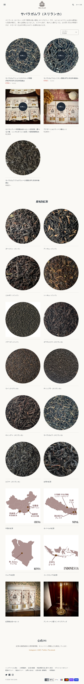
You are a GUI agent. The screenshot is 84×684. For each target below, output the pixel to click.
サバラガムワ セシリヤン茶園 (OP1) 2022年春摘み (61, 78)
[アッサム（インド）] (61, 226)
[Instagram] (13, 675)
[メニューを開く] (4, 4)
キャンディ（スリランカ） (14, 435)
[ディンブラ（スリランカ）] (61, 366)
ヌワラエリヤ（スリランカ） (54, 342)
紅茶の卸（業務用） (41, 670)
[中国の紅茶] (22, 505)
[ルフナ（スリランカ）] (22, 459)
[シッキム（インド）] (61, 272)
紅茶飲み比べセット (12, 621)
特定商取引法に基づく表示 (45, 668)
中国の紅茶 (9, 528)
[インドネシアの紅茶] (61, 552)
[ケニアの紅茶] (22, 552)
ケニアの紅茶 (10, 575)
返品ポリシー (19, 670)
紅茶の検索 (31, 668)
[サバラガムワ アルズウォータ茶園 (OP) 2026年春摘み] (22, 157)
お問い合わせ (29, 670)
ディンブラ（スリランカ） (53, 388)
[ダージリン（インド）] (22, 226)
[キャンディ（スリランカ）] (22, 412)
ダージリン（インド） (13, 249)
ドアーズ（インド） (12, 342)
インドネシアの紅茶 (50, 575)
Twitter (44, 650)
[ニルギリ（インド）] (22, 272)
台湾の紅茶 (47, 482)
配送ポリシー (9, 670)
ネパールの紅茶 (49, 528)
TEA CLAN (13, 679)
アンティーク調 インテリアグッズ (55, 621)
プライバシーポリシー (61, 668)
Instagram (32, 650)
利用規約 (52, 670)
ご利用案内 (22, 668)
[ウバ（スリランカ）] (22, 366)
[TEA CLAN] (42, 4)
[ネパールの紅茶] (61, 505)
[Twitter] (6, 675)
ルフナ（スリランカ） (13, 482)
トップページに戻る (11, 668)
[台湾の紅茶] (61, 459)
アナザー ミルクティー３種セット (55, 129)
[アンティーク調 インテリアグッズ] (61, 599)
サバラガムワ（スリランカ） (54, 435)
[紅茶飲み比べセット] (22, 599)
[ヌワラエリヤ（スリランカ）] (61, 319)
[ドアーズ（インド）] (22, 319)
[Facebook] (9, 675)
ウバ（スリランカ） (12, 388)
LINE (39, 650)
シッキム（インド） (50, 295)
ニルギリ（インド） (12, 295)
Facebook (51, 650)
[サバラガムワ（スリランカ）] (61, 412)
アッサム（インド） (50, 249)
